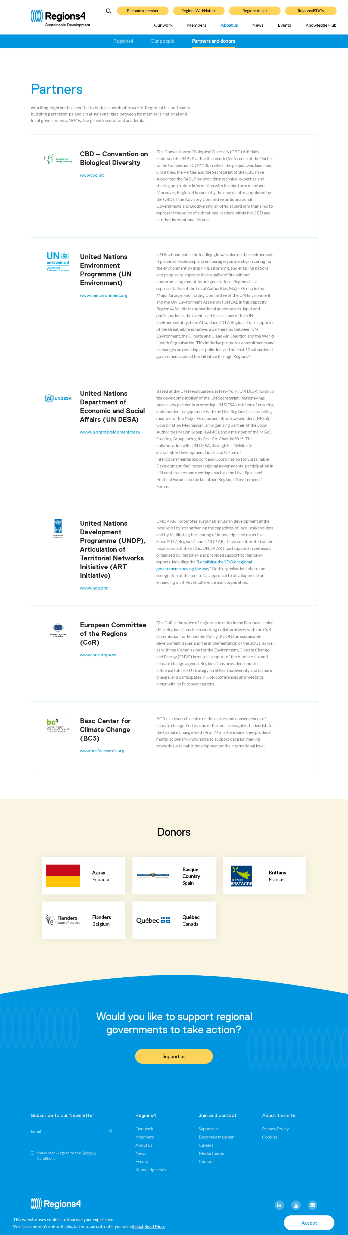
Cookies (270, 1136)
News (257, 24)
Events (284, 24)
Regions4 (123, 41)
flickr (312, 1205)
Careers (206, 1144)
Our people (163, 41)
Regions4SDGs (311, 10)
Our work (163, 24)
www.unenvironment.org (104, 295)
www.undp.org (94, 587)
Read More (154, 1226)
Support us (174, 1056)
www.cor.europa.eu (98, 654)
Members (196, 24)
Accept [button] (309, 1223)
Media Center (212, 1153)
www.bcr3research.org (102, 750)
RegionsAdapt (255, 10)
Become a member (143, 10)
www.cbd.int (92, 174)
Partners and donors (213, 41)
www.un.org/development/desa (110, 431)
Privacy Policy (275, 1128)
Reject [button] (138, 1226)
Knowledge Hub (321, 24)
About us (229, 24)
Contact (206, 1161)
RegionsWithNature (198, 10)
